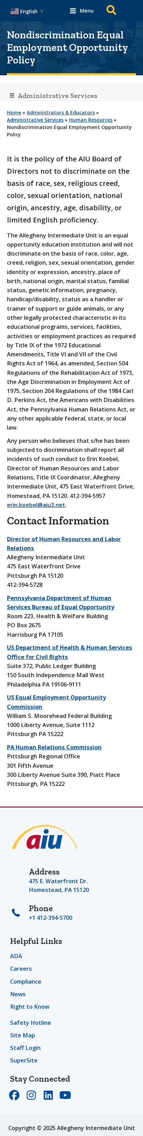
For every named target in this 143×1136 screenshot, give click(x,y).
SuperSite (23, 1060)
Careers (21, 968)
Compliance (25, 981)
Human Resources (90, 119)
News (18, 994)
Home (14, 112)
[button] (112, 11)
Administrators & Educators (61, 112)
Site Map (22, 1035)
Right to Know (29, 1006)
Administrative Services (35, 119)
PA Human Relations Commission (54, 747)
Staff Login (25, 1048)
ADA (16, 956)
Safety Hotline (30, 1022)
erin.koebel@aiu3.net (36, 505)
